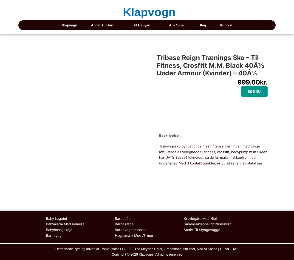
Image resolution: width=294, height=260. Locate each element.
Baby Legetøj (56, 218)
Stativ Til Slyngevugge (202, 230)
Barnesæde (124, 224)
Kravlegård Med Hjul (200, 218)
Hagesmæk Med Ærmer (134, 235)
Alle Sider (177, 25)
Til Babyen (141, 25)
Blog (202, 25)
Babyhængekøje (59, 230)
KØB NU (254, 91)
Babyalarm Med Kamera (65, 224)
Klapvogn (149, 12)
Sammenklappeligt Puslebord (208, 224)
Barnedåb (122, 218)
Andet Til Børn (102, 25)
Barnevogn (55, 235)
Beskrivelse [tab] (169, 135)
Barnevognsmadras (130, 230)
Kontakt (226, 25)
